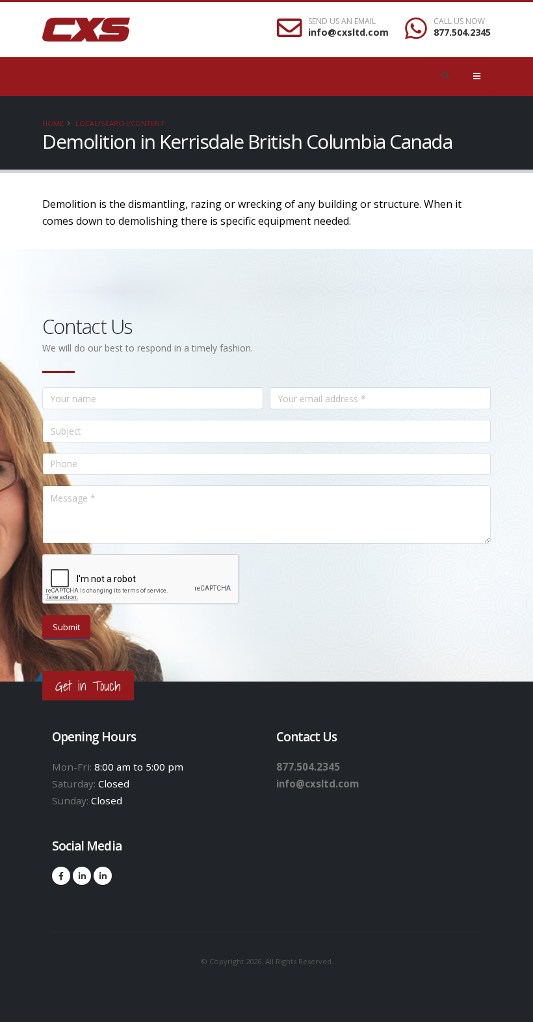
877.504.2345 (462, 32)
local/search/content (119, 123)
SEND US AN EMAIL (342, 21)
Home (53, 123)
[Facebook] (61, 876)
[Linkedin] (82, 876)
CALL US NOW (459, 21)
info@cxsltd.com (348, 32)
